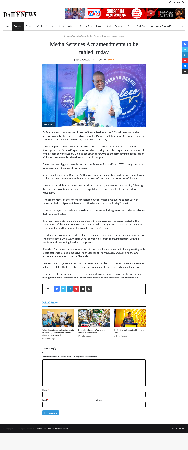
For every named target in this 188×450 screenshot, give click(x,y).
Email (45, 400)
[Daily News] (20, 14)
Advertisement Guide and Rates (162, 26)
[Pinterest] (76, 289)
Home (7, 26)
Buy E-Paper (141, 26)
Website (99, 400)
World (39, 26)
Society (59, 26)
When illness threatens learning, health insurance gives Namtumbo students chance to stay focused (58, 332)
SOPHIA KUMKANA (83, 60)
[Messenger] (185, 66)
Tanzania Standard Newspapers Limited (52, 428)
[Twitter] (63, 289)
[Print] (89, 289)
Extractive (119, 26)
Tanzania (17, 26)
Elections (29, 26)
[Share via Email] (82, 289)
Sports (130, 26)
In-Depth (108, 26)
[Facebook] (57, 289)
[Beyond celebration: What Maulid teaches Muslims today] (94, 318)
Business (71, 26)
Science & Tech (86, 26)
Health (98, 26)
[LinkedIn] (70, 289)
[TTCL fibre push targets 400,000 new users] (130, 318)
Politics (48, 26)
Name (45, 390)
